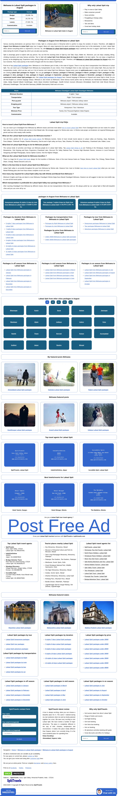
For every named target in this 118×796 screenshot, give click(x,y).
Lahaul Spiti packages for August (50, 77)
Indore (81, 322)
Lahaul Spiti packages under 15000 (96, 639)
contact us (31, 756)
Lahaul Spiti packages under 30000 (96, 653)
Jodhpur (59, 322)
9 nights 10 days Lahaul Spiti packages (58, 653)
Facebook (13, 768)
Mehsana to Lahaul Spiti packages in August (58, 750)
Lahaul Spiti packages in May (55, 695)
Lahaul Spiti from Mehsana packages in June (59, 278)
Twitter (21, 768)
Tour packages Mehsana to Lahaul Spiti (97, 226)
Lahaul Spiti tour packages (15, 644)
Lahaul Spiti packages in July (95, 685)
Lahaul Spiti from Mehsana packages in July (99, 270)
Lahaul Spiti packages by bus (16, 667)
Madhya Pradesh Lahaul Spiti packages (98, 628)
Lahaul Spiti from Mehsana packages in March (60, 270)
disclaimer (37, 763)
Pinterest (28, 768)
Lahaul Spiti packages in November (18, 695)
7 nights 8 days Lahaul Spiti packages (58, 644)
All (47, 302)
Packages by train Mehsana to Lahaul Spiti (59, 226)
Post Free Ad (59, 525)
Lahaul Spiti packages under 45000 (96, 667)
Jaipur (36, 345)
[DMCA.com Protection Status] (14, 775)
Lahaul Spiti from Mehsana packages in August (100, 273)
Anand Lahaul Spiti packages (59, 430)
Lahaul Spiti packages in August (96, 690)
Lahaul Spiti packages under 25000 (96, 649)
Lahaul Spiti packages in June (55, 700)
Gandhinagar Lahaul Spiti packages (20, 430)
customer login (35, 758)
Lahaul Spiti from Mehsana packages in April (59, 273)
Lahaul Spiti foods (24, 159)
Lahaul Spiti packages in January (17, 685)
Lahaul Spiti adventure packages (17, 649)
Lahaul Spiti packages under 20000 (96, 644)
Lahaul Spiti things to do (74, 148)
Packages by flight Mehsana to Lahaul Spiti (59, 223)
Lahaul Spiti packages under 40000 (96, 663)
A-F (53, 302)
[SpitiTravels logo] (14, 782)
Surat (59, 310)
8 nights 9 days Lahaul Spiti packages (58, 649)
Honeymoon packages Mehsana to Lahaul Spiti (100, 223)
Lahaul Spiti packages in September (97, 695)
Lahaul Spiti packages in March (56, 685)
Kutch (36, 310)
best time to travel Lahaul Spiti (90, 168)
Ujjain (36, 322)
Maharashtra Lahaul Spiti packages (59, 628)
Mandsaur (13, 322)
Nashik (13, 334)
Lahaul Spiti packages (20, 65)
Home (14, 750)
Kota (104, 322)
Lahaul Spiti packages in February (17, 690)
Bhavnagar (13, 310)
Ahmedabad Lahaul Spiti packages (19, 390)
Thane (36, 334)
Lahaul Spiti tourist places (32, 139)
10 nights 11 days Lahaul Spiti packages (59, 658)
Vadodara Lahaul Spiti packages (59, 390)
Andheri (13, 345)
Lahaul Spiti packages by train (16, 662)
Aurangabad (104, 334)
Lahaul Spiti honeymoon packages (17, 639)
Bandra (58, 345)
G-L (59, 302)
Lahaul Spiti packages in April (55, 690)
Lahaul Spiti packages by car (16, 672)
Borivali (59, 334)
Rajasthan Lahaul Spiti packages (20, 628)
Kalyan (81, 334)
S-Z (70, 302)
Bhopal (81, 345)
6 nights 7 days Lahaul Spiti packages (58, 639)
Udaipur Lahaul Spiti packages (98, 430)
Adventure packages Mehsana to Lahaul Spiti (99, 229)
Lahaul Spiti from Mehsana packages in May (59, 275)
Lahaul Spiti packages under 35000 (96, 658)
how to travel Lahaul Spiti (70, 128)
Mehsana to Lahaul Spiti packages (29, 750)
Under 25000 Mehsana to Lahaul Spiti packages (60, 237)
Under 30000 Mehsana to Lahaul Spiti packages (60, 239)
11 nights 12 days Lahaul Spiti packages (59, 663)
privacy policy (48, 763)
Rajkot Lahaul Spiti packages (98, 390)
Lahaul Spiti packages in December (18, 700)
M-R (65, 302)
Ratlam (81, 310)
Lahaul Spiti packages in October (96, 700)
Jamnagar (104, 310)
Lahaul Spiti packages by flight (16, 658)
